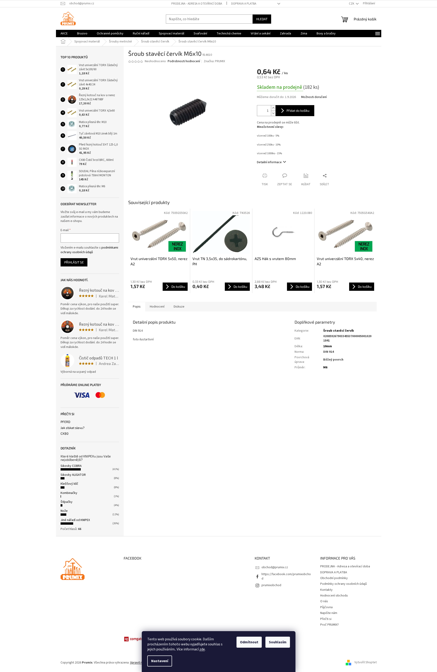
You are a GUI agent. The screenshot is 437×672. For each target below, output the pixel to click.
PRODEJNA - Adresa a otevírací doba (196, 4)
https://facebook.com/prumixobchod (286, 576)
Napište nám (328, 613)
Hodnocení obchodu (334, 595)
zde (202, 649)
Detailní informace (269, 162)
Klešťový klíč (69, 484)
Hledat (261, 19)
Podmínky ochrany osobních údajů (343, 584)
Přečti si (325, 619)
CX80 (64, 433)
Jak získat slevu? (72, 427)
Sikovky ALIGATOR (73, 475)
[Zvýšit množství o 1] (273, 108)
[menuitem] (64, 33)
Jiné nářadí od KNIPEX (75, 520)
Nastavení (159, 661)
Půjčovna (326, 607)
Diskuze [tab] (179, 306)
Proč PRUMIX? (329, 624)
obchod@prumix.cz (275, 567)
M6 (325, 367)
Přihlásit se (74, 262)
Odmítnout (249, 642)
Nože (64, 511)
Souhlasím (278, 642)
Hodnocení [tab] (157, 306)
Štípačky (66, 502)
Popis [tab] (137, 306)
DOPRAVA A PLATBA (243, 4)
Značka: (214, 61)
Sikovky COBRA (71, 466)
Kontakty (326, 590)
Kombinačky (69, 493)
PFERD (65, 421)
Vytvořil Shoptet (365, 662)
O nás (324, 601)
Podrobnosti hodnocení (184, 61)
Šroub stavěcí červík (338, 330)
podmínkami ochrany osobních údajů (89, 250)
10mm (327, 346)
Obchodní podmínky (334, 578)
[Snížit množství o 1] (273, 113)
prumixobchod (271, 585)
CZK (352, 4)
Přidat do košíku (298, 110)
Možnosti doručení (314, 97)
